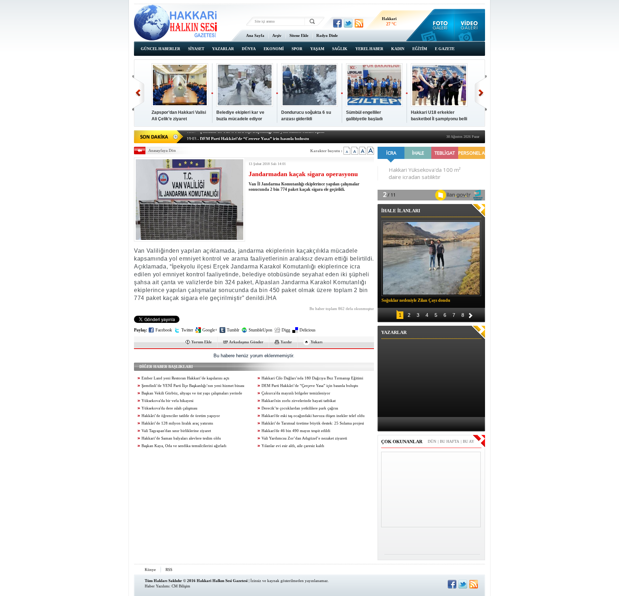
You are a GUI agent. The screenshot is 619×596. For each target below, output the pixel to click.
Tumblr (233, 330)
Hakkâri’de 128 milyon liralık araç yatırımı (177, 423)
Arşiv (277, 35)
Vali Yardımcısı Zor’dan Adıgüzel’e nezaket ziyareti (304, 438)
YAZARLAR (223, 49)
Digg (286, 330)
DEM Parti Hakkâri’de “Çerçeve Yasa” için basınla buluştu (309, 386)
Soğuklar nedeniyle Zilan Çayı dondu (416, 300)
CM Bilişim (181, 586)
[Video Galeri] (470, 25)
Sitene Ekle (298, 35)
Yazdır (286, 342)
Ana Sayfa (255, 35)
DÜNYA (249, 49)
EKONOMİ (274, 49)
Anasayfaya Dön (162, 150)
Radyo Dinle (327, 35)
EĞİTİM (419, 49)
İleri (481, 93)
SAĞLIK (339, 49)
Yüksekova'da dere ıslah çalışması (169, 408)
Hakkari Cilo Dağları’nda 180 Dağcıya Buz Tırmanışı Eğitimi (312, 378)
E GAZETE (445, 49)
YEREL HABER (369, 49)
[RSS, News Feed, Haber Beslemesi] (359, 23)
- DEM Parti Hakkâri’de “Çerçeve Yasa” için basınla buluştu (248, 136)
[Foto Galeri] (438, 25)
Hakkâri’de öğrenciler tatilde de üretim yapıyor (180, 416)
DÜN (432, 441)
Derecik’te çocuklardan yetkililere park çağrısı (299, 408)
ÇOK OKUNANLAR (401, 441)
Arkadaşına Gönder (246, 342)
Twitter (187, 330)
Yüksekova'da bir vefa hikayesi (167, 401)
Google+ (209, 330)
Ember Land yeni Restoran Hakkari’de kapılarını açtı (185, 378)
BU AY (468, 441)
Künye (150, 569)
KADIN (397, 49)
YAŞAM (317, 49)
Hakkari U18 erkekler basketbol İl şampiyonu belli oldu (439, 119)
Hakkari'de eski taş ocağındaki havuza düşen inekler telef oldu (313, 416)
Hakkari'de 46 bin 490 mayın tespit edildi (295, 431)
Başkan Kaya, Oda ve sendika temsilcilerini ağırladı (183, 446)
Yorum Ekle (201, 342)
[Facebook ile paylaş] (337, 23)
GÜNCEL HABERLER (160, 49)
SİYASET (196, 49)
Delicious (307, 330)
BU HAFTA (449, 441)
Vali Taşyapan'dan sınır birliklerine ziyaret (176, 431)
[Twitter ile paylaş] (348, 23)
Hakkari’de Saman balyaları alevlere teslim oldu (181, 438)
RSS (168, 569)
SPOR (297, 49)
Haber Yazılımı (157, 586)
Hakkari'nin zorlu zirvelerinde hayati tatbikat (298, 401)
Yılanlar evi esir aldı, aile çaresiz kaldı (292, 446)
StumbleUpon (260, 330)
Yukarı (316, 342)
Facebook (163, 330)
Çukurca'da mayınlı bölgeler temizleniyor (295, 393)
